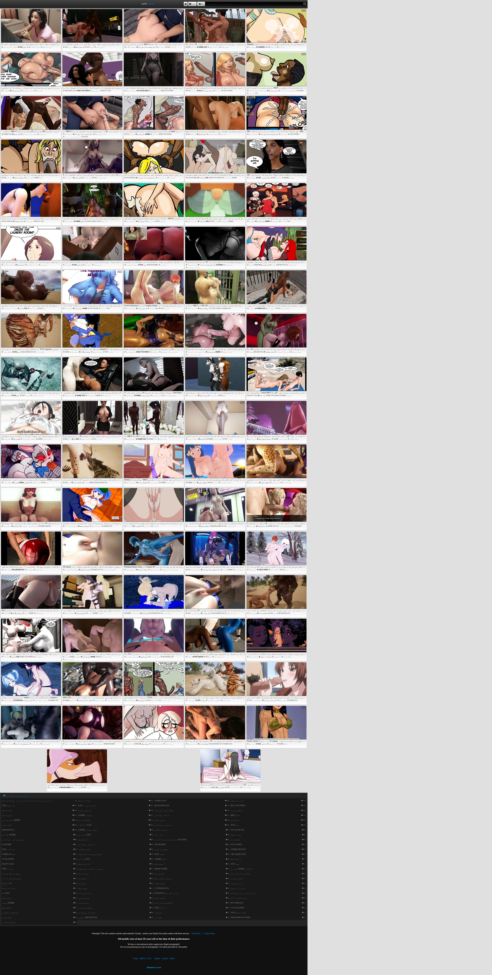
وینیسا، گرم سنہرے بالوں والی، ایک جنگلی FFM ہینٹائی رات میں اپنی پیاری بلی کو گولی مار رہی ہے (31, 463)
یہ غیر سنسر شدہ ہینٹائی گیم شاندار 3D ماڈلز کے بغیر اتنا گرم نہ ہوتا (277, 419)
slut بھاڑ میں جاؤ (206, 91)
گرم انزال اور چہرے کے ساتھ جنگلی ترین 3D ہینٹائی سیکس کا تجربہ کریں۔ (231, 768)
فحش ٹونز (68, 265)
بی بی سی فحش (16, 91)
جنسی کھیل (202, 134)
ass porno (130, 178)
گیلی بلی (16, 439)
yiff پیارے (109, 352)
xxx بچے (143, 265)
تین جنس (252, 221)
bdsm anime (153, 265)
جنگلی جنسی (69, 221)
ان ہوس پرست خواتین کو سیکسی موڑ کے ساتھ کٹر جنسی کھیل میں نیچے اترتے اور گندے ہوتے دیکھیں (31, 419)
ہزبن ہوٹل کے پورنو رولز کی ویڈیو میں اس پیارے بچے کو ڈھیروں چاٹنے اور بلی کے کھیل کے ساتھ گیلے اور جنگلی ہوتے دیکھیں (154, 724)
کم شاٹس (6, 91)
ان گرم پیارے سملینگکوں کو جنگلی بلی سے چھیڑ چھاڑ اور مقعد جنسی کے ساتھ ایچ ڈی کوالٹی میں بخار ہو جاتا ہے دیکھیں (277, 463)
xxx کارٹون (23, 47)
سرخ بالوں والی (239, 898)
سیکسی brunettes (279, 265)
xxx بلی (42, 308)
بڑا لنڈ (281, 47)
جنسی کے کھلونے (132, 265)
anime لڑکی (79, 221)
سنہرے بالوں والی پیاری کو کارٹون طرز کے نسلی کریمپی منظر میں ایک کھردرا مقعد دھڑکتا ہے (92, 27)
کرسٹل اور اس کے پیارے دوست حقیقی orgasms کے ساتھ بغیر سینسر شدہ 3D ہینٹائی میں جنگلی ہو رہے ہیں (92, 332)
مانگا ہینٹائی (226, 483)
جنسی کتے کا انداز (22, 744)
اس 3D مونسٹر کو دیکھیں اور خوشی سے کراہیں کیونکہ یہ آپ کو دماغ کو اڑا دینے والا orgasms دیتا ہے (154, 637)
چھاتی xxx (23, 308)
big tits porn (83, 91)
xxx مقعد (90, 47)
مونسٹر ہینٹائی (38, 395)
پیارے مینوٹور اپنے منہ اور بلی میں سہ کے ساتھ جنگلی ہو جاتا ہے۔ (277, 593)
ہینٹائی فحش (213, 134)
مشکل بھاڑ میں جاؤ (10, 47)
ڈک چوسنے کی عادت (71, 526)
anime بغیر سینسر (71, 352)
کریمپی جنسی (142, 308)
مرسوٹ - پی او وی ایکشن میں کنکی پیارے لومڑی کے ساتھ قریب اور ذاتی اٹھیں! (215, 419)
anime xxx (203, 47)
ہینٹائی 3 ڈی (35, 47)
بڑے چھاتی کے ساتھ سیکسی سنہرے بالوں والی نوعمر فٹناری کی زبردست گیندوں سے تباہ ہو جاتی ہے (92, 637)
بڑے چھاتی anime (143, 134)
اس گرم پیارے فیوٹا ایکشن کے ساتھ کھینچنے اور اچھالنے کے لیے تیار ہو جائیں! (215, 376)
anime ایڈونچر (70, 700)
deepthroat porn (240, 917)
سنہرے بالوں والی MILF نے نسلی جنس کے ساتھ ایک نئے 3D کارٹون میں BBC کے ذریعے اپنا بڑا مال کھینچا (154, 27)
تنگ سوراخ (7, 526)
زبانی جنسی (100, 47)
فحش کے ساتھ (40, 352)
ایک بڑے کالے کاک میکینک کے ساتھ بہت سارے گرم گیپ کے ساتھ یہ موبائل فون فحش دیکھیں (215, 158)
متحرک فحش (68, 134)
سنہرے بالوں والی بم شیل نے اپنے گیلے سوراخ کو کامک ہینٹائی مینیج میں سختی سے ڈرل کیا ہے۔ (154, 506)
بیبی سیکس (225, 47)
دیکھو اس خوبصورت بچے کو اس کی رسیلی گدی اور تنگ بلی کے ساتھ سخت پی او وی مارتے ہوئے (31, 202)
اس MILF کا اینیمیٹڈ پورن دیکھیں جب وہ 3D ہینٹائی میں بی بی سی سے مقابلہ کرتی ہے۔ (92, 114)
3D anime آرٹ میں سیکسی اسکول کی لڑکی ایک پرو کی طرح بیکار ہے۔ (92, 550)
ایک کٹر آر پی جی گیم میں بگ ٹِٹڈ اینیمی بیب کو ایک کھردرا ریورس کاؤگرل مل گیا (31, 550)
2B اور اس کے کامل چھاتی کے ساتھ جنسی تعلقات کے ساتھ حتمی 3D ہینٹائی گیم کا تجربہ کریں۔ (31, 593)
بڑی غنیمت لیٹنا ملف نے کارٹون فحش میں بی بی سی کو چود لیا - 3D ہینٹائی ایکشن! (31, 27)
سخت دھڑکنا (19, 221)
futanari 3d (155, 613)
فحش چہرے (221, 787)
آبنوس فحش (43, 134)
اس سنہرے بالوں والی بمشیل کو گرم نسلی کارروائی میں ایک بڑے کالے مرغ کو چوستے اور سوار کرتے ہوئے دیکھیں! (31, 158)
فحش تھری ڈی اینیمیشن (169, 352)
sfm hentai (8, 830)
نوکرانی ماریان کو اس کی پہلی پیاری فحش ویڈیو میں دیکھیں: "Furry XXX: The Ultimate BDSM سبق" (77, 768)
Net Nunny (195, 933)
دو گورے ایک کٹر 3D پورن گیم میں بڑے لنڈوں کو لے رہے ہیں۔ (277, 506)
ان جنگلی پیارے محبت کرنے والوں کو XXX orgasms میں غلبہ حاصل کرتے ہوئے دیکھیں (31, 332)
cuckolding (143, 91)
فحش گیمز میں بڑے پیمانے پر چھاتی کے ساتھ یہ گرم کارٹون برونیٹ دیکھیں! (277, 245)
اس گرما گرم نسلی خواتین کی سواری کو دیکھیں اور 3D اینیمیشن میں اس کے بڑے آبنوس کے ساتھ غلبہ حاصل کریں (92, 158)
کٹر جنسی (17, 134)
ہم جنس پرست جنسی (41, 700)
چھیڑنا (158, 912)
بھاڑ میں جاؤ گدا (113, 700)
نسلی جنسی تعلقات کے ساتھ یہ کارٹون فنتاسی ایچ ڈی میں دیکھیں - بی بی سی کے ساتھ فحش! (215, 114)
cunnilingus (161, 888)
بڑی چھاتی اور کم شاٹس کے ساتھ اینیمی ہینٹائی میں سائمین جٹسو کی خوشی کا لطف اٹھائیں (277, 681)
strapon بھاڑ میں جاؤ (24, 700)
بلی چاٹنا (191, 700)
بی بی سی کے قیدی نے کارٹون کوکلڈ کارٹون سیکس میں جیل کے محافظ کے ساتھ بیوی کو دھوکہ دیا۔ (154, 71)
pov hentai (7, 221)
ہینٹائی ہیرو (85, 908)
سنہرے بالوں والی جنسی (90, 869)
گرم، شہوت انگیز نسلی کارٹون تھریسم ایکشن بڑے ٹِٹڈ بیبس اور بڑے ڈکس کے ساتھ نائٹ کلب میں (277, 202)
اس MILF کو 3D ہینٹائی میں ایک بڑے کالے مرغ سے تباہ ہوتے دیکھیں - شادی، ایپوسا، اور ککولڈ (154, 419)
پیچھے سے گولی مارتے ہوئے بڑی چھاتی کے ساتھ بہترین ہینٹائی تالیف (215, 550)
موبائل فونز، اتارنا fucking (292, 91)
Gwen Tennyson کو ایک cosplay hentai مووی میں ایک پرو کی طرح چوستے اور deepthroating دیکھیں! (154, 289)
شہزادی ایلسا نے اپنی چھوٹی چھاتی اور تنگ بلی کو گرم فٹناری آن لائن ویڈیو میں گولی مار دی (277, 550)
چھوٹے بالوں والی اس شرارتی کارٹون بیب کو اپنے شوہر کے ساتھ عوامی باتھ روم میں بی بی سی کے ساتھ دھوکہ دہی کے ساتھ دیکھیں (31, 71)
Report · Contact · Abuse (165, 958)
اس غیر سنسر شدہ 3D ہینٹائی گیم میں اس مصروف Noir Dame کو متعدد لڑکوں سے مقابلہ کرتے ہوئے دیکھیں (154, 376)
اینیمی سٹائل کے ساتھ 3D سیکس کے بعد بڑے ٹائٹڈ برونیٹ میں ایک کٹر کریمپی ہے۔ (215, 724)
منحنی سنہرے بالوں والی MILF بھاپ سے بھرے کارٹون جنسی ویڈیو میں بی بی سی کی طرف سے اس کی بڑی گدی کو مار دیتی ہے (277, 71)
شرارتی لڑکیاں (28, 91)
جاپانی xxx (153, 308)
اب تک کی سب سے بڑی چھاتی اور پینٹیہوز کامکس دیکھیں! (93, 376)
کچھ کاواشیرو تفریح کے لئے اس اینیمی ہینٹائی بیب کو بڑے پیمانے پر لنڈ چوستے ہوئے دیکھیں (92, 506)
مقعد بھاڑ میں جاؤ (10, 308)
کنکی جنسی (68, 308)
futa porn (94, 308)
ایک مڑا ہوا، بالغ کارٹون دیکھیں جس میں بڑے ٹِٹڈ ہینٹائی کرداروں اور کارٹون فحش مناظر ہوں (31, 637)
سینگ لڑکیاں (130, 700)
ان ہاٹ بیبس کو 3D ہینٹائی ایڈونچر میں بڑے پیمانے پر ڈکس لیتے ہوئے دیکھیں (92, 419)
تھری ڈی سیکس (47, 47)
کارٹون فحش (80, 47)
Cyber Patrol (209, 933)
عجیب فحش (83, 888)
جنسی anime (29, 613)
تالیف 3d (6, 613)
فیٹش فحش (275, 221)
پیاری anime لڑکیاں (22, 483)
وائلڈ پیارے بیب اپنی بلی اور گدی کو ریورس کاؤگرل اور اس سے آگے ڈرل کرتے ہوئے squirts (92, 463)
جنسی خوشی (283, 700)
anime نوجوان (289, 178)
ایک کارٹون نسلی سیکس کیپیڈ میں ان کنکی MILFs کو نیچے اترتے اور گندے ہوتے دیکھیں (154, 202)
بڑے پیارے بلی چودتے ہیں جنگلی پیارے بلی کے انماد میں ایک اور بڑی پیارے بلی (215, 681)
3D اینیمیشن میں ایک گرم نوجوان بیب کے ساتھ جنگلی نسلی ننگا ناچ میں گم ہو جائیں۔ (277, 158)
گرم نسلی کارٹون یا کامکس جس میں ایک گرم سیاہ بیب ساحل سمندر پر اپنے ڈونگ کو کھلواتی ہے (92, 245)
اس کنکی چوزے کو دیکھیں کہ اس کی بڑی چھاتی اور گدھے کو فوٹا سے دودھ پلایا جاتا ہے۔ (92, 289)
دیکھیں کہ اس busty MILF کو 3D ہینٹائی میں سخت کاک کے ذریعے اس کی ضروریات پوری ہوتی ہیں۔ (277, 376)
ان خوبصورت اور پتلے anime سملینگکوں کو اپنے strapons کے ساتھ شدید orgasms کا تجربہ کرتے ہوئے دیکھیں (31, 681)
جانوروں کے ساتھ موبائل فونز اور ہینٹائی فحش (27, 801)
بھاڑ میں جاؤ (219, 657)
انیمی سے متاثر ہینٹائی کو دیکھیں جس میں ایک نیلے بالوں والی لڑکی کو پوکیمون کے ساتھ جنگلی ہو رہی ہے (215, 463)
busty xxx (106, 91)
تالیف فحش (236, 859)
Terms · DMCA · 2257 (142, 958)
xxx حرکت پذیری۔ (100, 178)
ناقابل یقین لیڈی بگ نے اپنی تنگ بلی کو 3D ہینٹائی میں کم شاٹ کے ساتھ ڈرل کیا (31, 506)
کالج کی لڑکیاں (9, 265)
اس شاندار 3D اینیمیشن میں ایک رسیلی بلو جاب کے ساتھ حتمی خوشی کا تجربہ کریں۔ (215, 593)
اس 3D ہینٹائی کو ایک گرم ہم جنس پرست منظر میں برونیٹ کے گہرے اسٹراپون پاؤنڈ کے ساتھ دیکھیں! (277, 332)
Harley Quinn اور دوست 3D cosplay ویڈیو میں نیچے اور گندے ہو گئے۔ (277, 724)
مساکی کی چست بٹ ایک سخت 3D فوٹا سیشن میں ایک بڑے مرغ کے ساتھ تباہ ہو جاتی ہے (215, 332)
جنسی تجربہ (207, 613)
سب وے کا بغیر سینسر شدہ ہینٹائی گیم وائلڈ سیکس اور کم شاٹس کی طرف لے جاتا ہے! (215, 506)
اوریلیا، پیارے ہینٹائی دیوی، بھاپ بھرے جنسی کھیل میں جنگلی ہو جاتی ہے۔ (277, 637)
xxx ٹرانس (160, 908)
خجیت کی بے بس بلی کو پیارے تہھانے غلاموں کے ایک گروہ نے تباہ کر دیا (31, 376)
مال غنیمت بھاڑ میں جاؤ (147, 47)
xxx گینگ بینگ (153, 700)
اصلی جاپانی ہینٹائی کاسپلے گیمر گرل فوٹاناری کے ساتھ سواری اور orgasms (154, 593)
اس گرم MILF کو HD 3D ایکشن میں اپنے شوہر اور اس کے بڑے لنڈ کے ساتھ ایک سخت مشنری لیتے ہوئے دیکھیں (215, 289)
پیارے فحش (33, 308)
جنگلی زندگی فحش (214, 700)
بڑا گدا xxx (253, 93)
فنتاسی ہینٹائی (193, 267)
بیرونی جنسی (165, 700)
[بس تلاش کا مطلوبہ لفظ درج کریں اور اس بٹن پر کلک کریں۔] (305, 4)
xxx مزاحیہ (191, 91)
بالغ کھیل (261, 526)
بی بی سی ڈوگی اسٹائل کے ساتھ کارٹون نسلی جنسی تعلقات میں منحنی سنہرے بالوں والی (154, 158)
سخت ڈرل (252, 308)
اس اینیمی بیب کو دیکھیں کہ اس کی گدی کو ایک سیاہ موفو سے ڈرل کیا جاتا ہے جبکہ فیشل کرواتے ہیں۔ (277, 289)
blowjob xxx (28, 352)
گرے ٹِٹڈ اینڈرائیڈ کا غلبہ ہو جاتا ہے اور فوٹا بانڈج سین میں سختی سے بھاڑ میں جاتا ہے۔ (215, 637)
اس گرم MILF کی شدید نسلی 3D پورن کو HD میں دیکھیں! (31, 114)
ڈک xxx (76, 439)
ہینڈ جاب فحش (96, 526)
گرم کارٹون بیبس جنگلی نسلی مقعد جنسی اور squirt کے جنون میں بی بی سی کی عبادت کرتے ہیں (154, 114)
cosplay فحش (9, 854)
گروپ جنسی (30, 178)
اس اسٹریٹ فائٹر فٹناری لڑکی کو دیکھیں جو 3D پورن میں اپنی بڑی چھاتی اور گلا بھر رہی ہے (154, 332)
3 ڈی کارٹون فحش (100, 134)
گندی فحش (252, 744)
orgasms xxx (70, 91)
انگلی (189, 657)
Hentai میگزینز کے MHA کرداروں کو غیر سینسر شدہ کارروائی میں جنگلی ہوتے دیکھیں (154, 463)
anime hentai (45, 526)
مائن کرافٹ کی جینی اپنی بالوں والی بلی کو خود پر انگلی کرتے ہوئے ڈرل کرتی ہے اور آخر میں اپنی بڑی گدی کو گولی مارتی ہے (215, 202)
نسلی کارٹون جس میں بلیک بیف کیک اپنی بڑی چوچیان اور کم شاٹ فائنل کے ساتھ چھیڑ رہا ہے (92, 71)
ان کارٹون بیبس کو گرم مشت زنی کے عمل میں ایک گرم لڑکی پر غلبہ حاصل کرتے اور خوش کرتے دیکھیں (154, 245)
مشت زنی (163, 265)
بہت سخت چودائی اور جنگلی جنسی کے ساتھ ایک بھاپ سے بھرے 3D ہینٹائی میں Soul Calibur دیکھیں (92, 724)
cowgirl (261, 47)
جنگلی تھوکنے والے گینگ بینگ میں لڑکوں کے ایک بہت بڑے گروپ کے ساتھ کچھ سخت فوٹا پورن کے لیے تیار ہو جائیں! (31, 724)
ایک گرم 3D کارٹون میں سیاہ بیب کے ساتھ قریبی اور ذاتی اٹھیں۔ (215, 27)
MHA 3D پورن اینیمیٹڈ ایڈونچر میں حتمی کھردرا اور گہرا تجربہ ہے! (92, 681)
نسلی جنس (161, 47)
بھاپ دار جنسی (265, 657)
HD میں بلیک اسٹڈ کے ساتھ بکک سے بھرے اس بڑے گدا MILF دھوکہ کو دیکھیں (277, 114)
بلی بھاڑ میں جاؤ (270, 700)
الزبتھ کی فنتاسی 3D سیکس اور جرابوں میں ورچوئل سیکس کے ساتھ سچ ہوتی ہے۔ (215, 245)
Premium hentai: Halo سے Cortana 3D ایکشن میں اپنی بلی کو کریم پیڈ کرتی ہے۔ (154, 550)
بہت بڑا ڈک (87, 178)
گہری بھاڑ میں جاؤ (283, 352)
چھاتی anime (254, 265)
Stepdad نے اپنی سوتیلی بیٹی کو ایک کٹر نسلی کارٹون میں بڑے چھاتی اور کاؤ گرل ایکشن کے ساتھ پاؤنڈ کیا (277, 27)
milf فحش (39, 178)
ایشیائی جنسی (192, 439)
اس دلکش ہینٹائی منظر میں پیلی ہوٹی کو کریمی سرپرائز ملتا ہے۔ (92, 593)
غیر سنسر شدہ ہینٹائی (29, 526)
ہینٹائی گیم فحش (170, 395)
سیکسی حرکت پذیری (28, 439)
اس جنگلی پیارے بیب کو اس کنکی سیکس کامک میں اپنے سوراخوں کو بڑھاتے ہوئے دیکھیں (31, 289)
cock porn (227, 91)
